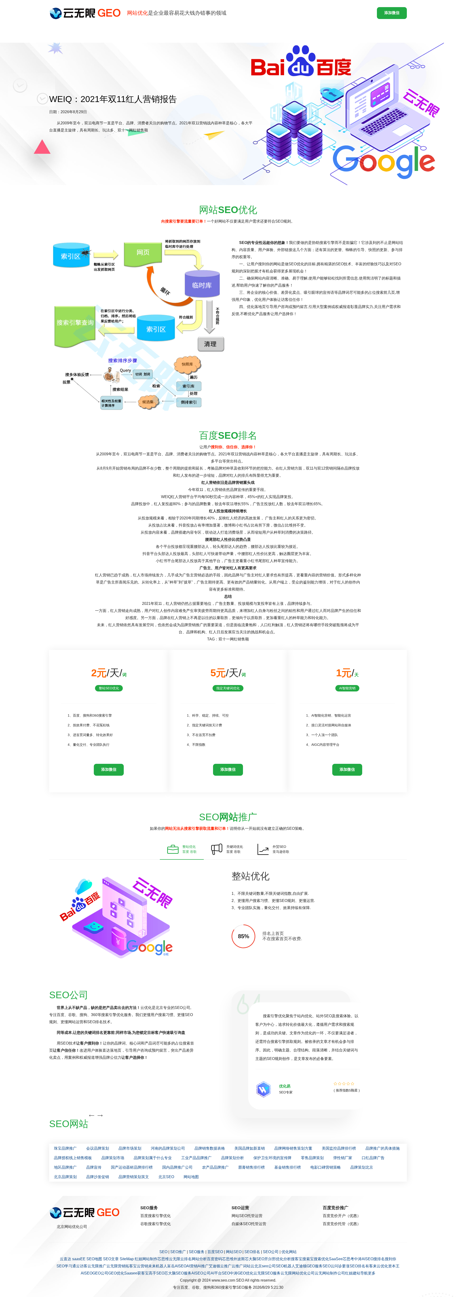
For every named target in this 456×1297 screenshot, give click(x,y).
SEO (163, 1252)
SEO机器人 (285, 1266)
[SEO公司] (86, 13)
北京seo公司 (265, 1266)
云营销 (142, 1266)
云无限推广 (96, 1266)
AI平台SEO (220, 1273)
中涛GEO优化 (241, 1273)
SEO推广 (178, 1252)
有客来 (371, 1266)
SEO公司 (271, 1252)
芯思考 (348, 1259)
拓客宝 (131, 1266)
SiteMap (127, 1259)
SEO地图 (94, 1259)
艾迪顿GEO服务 (309, 1266)
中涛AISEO (363, 1259)
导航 (364, 1273)
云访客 (81, 1266)
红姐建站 (352, 1273)
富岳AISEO (176, 1266)
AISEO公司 (201, 1273)
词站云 (248, 1266)
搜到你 (390, 1259)
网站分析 (199, 1259)
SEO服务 (196, 1252)
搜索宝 (308, 1259)
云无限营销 (115, 1266)
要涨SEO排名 (353, 1266)
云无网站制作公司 (330, 1273)
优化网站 (289, 1252)
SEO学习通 (66, 1266)
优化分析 (283, 1259)
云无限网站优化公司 (297, 1273)
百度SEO (215, 1252)
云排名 (186, 1259)
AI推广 (203, 1266)
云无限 (174, 1259)
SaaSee (336, 1259)
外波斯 (239, 1259)
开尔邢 (270, 1259)
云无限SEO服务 (266, 1273)
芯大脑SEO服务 (177, 1273)
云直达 (65, 1259)
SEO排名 (252, 1252)
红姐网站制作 (146, 1259)
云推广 (226, 1266)
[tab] (182, 849)
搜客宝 (296, 1259)
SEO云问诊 (332, 1266)
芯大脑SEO (254, 1259)
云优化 (382, 1266)
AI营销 (192, 1266)
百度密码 (214, 1259)
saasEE (79, 1259)
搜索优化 (321, 1259)
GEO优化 (116, 1273)
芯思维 (163, 1259)
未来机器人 (157, 1266)
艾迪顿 (214, 1266)
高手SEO (156, 1273)
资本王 (393, 1266)
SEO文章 (111, 1259)
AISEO (86, 1273)
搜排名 (379, 1259)
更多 (371, 1273)
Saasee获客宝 (136, 1273)
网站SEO (234, 1252)
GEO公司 (100, 1273)
